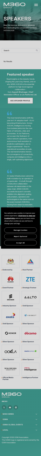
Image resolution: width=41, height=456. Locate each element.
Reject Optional (20, 236)
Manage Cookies (20, 230)
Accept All (20, 243)
